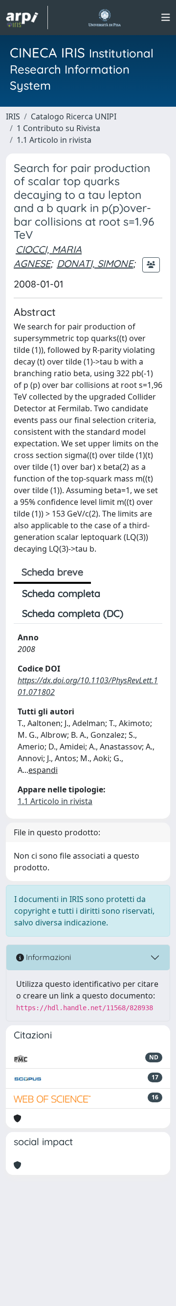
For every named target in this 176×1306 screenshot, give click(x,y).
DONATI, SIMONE (95, 263)
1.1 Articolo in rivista (54, 139)
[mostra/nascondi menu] (165, 17)
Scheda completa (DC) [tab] (72, 613)
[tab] (140, 613)
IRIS (13, 116)
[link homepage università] (104, 17)
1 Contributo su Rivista (58, 128)
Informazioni (47, 957)
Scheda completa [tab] (61, 593)
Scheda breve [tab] (52, 572)
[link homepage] (27, 17)
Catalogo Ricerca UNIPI (73, 116)
